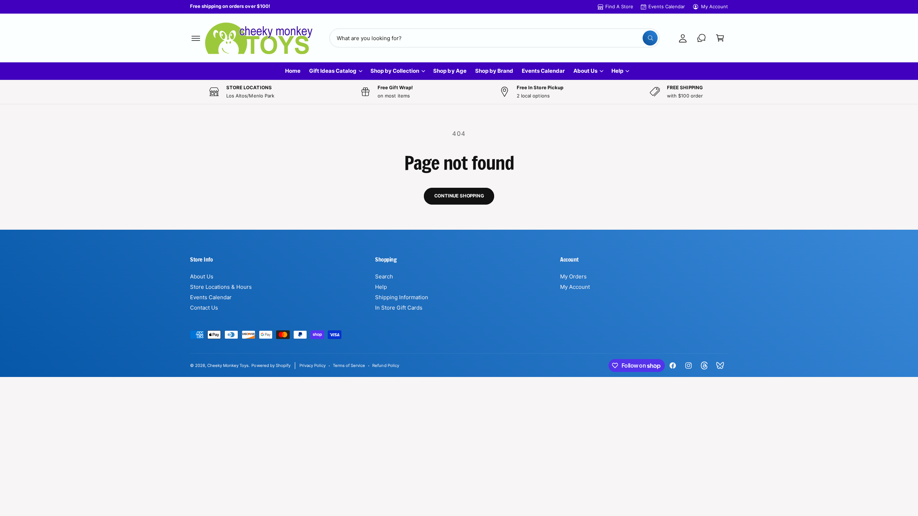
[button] (195, 38)
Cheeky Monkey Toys (228, 365)
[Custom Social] (720, 365)
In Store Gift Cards (398, 307)
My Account (714, 6)
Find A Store (619, 6)
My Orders (573, 276)
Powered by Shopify (270, 365)
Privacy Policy (312, 365)
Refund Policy (385, 365)
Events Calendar (666, 6)
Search (384, 276)
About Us (585, 70)
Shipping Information (401, 297)
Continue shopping (459, 196)
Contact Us (204, 307)
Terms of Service (349, 365)
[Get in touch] (701, 38)
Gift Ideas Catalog (332, 70)
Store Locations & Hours (221, 286)
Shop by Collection (394, 70)
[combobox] (495, 38)
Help (617, 70)
